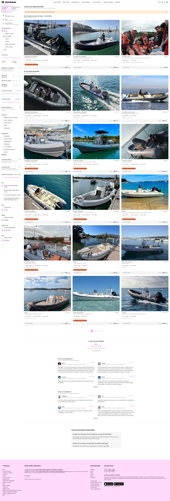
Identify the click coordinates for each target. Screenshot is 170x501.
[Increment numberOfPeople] (19, 76)
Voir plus (95, 386)
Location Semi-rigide (94, 485)
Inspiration (117, 2)
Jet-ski (7, 39)
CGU (4, 483)
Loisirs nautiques (8, 120)
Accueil (25, 8)
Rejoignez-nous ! (6, 488)
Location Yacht (93, 487)
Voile (5, 49)
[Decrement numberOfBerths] (14, 85)
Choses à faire (66, 2)
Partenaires (5, 487)
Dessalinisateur (7, 141)
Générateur (6, 144)
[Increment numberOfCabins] (19, 80)
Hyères (91, 471)
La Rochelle (92, 477)
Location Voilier (93, 481)
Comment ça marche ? (7, 472)
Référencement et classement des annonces (12, 490)
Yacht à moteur (9, 46)
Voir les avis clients (96, 350)
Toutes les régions (8, 217)
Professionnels (6, 479)
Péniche (7, 41)
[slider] (3, 58)
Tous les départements (9, 227)
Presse (4, 475)
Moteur (6, 31)
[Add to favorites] (69, 21)
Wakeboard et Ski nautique (10, 117)
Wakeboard (7, 136)
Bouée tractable (8, 138)
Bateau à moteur (9, 33)
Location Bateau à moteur (96, 482)
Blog (4, 495)
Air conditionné (8, 146)
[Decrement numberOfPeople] (14, 76)
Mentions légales (6, 485)
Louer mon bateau (7, 477)
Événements (7, 128)
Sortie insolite (7, 122)
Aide (4, 469)
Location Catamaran (94, 484)
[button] (47, 54)
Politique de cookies (7, 482)
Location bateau (56, 2)
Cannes (92, 474)
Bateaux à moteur (37, 8)
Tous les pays (7, 207)
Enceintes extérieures (9, 149)
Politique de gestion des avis (9, 493)
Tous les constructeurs (95, 488)
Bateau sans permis (10, 44)
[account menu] (167, 2)
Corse (91, 472)
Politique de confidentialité (8, 480)
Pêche (5, 125)
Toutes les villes (8, 237)
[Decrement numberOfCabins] (14, 80)
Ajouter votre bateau (108, 2)
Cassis (91, 475)
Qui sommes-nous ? (7, 471)
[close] (166, 12)
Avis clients (27, 475)
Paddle (5, 152)
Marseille (92, 469)
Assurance (5, 474)
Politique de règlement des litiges (10, 491)
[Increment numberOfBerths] (19, 85)
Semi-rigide (8, 36)
